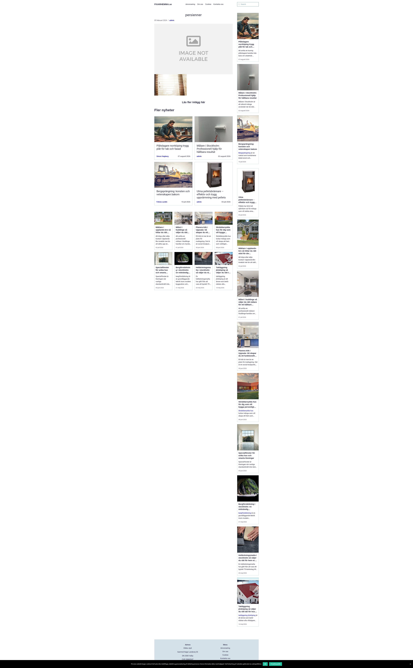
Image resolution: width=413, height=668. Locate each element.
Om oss (200, 4)
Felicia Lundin (161, 202)
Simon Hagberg (162, 156)
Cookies (208, 4)
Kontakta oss (218, 4)
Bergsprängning (244, 153)
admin (171, 20)
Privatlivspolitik (275, 664)
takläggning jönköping (246, 615)
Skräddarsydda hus (245, 411)
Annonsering (190, 4)
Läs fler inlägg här (193, 102)
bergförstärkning (244, 513)
